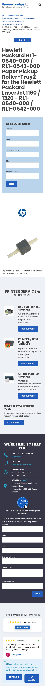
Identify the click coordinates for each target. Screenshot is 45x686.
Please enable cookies (22, 464)
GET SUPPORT (28, 328)
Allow (31, 680)
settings (14, 677)
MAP (24, 480)
